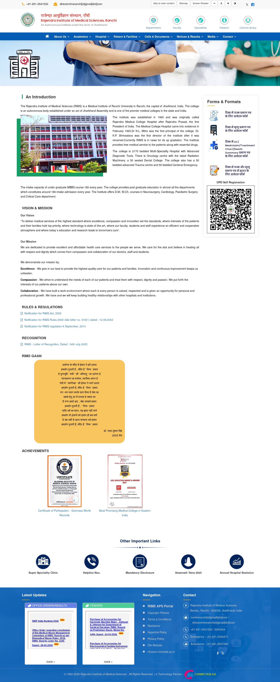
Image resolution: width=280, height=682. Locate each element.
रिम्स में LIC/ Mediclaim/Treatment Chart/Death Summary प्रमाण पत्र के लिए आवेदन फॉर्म (240, 149)
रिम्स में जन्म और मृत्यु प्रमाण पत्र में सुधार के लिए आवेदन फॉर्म (237, 170)
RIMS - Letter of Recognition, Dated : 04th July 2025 (55, 344)
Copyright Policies (158, 613)
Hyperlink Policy (157, 632)
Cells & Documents (157, 36)
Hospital (100, 36)
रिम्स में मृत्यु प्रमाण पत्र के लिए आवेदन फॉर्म (238, 129)
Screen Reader (201, 3)
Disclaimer (154, 626)
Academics (81, 36)
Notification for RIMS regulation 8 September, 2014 (54, 326)
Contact (228, 36)
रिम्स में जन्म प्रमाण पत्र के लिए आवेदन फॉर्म (238, 114)
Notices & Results (188, 36)
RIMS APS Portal (160, 606)
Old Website (155, 645)
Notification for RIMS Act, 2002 (42, 313)
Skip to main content (163, 3)
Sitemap (183, 3)
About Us (60, 36)
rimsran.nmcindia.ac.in (161, 652)
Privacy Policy (156, 639)
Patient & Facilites (125, 36)
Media (211, 36)
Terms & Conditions (159, 619)
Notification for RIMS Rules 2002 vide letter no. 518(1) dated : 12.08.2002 (68, 320)
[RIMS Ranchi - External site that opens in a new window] (247, 4)
